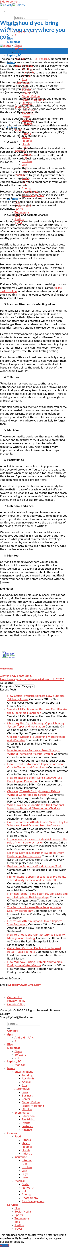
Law (24, 164)
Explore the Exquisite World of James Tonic (34, 866)
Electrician (28, 1119)
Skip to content (10, 1)
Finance (27, 1129)
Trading (19, 219)
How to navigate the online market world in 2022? (32, 679)
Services (12, 1204)
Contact (12, 1030)
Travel (18, 1228)
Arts (24, 79)
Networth (28, 1187)
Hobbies (27, 140)
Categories (7, 686)
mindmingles (6, 668)
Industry (27, 1153)
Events (26, 1122)
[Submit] (8, 1028)
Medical (20, 1180)
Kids (24, 1163)
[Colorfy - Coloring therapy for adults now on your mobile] (12, 5)
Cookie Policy (16, 1004)
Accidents (28, 1078)
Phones (26, 188)
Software (20, 48)
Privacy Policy (16, 1000)
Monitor (20, 1064)
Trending (27, 1075)
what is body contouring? (16, 676)
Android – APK (24, 1037)
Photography (30, 1198)
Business (27, 1095)
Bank (25, 1092)
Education (28, 1116)
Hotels (26, 144)
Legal (25, 1174)
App (10, 1034)
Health (26, 1143)
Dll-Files (27, 1109)
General (12, 1133)
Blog (10, 38)
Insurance (21, 1157)
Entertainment (24, 1071)
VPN (17, 52)
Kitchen (27, 161)
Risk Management (33, 1201)
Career (26, 1099)
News (11, 1068)
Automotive (22, 1088)
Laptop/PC (14, 55)
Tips (17, 1221)
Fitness (26, 1140)
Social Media (23, 1211)
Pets (24, 1191)
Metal (25, 1184)
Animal (26, 1082)
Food (18, 1136)
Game (18, 45)
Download (13, 41)
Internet (27, 1160)
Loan (25, 1177)
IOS (17, 35)
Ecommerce (22, 1112)
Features (27, 1126)
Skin (17, 1208)
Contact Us (14, 997)
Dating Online (31, 96)
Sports (19, 209)
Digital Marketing (33, 1105)
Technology (22, 212)
